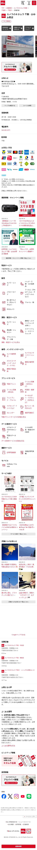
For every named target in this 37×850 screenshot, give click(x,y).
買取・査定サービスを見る (11, 342)
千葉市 (10, 10)
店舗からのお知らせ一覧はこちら (18, 602)
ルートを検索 (27, 105)
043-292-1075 (6, 130)
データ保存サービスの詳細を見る (13, 441)
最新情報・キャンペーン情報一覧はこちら (18, 258)
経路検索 (18, 846)
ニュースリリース (25, 822)
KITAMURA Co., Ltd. (15, 837)
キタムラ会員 (29, 2)
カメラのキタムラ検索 (20, 8)
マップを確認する (9, 105)
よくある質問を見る (8, 745)
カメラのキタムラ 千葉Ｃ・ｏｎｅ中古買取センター (20, 671)
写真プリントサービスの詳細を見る (14, 417)
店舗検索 (23, 1)
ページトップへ (30, 816)
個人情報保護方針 (11, 822)
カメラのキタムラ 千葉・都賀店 (14, 658)
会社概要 (11, 824)
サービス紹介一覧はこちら (18, 534)
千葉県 (4, 10)
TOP (3, 8)
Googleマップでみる (18, 635)
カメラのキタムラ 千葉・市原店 (14, 645)
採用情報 (18, 824)
